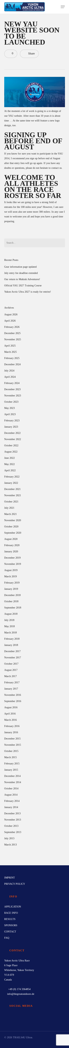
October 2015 (11, 751)
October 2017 (11, 663)
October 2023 (11, 401)
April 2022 (10, 470)
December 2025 (12, 333)
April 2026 (10, 320)
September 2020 (12, 532)
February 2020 (12, 545)
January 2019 (11, 589)
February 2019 (12, 582)
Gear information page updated (20, 266)
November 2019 (12, 564)
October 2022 (11, 445)
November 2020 (12, 520)
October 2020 (11, 526)
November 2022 (12, 439)
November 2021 (12, 495)
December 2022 (12, 433)
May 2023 (9, 408)
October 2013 (11, 826)
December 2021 (12, 489)
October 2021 (11, 501)
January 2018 (11, 645)
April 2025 (10, 345)
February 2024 (12, 383)
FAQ (6, 937)
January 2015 (11, 769)
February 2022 (12, 476)
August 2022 (10, 451)
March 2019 (10, 576)
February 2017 (12, 682)
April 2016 (10, 713)
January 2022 (11, 483)
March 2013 (10, 844)
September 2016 (12, 701)
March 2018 (10, 632)
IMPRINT (9, 877)
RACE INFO (11, 913)
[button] (63, 7)
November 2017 (12, 657)
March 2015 (10, 757)
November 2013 (12, 819)
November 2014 (12, 782)
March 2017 (10, 676)
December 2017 (12, 651)
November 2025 (12, 339)
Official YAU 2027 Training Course (23, 285)
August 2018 (10, 614)
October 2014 (11, 788)
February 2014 (12, 801)
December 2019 (12, 557)
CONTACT (10, 931)
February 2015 (12, 763)
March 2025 (10, 352)
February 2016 (12, 726)
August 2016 (10, 707)
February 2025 (12, 358)
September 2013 (12, 832)
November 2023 (12, 395)
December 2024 (12, 364)
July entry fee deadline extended (21, 273)
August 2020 (10, 539)
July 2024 (9, 370)
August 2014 (10, 794)
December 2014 (12, 776)
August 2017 (10, 670)
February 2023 (12, 420)
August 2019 (10, 570)
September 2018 (12, 607)
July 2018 (9, 620)
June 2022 (9, 458)
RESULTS (9, 919)
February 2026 (12, 327)
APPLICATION (12, 906)
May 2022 (9, 464)
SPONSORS (10, 925)
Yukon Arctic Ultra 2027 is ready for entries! (27, 291)
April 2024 (10, 377)
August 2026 (10, 314)
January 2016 (11, 732)
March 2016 (10, 720)
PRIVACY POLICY (14, 884)
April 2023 (10, 414)
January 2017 (11, 688)
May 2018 (9, 626)
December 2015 (12, 738)
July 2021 (9, 507)
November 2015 (12, 744)
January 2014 (11, 807)
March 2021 (10, 514)
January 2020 (11, 551)
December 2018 (12, 595)
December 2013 (12, 813)
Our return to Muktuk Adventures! (22, 279)
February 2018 (12, 638)
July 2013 (9, 838)
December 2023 (12, 389)
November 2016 (12, 695)
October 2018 (11, 601)
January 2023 (11, 426)
